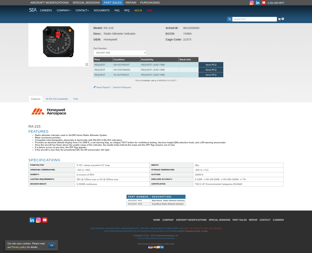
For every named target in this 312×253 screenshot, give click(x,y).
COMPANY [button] (63, 10)
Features (35, 99)
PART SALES (113, 2)
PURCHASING (150, 2)
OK (51, 245)
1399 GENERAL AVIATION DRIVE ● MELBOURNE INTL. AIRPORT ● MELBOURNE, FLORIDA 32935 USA (136, 228)
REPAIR (131, 2)
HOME (156, 220)
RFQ (127, 10)
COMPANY (168, 220)
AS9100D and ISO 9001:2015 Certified (160, 231)
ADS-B (138, 10)
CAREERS (46, 10)
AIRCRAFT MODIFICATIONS (49, 2)
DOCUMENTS (102, 10)
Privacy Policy (144, 238)
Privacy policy (19, 247)
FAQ (117, 10)
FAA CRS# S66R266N (114, 231)
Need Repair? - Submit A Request (113, 87)
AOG (149, 10)
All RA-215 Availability (57, 99)
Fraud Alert (169, 238)
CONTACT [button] (81, 10)
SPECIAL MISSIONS (86, 2)
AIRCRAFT (191, 220)
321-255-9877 (196, 228)
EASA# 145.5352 (133, 231)
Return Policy (157, 238)
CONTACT (265, 220)
